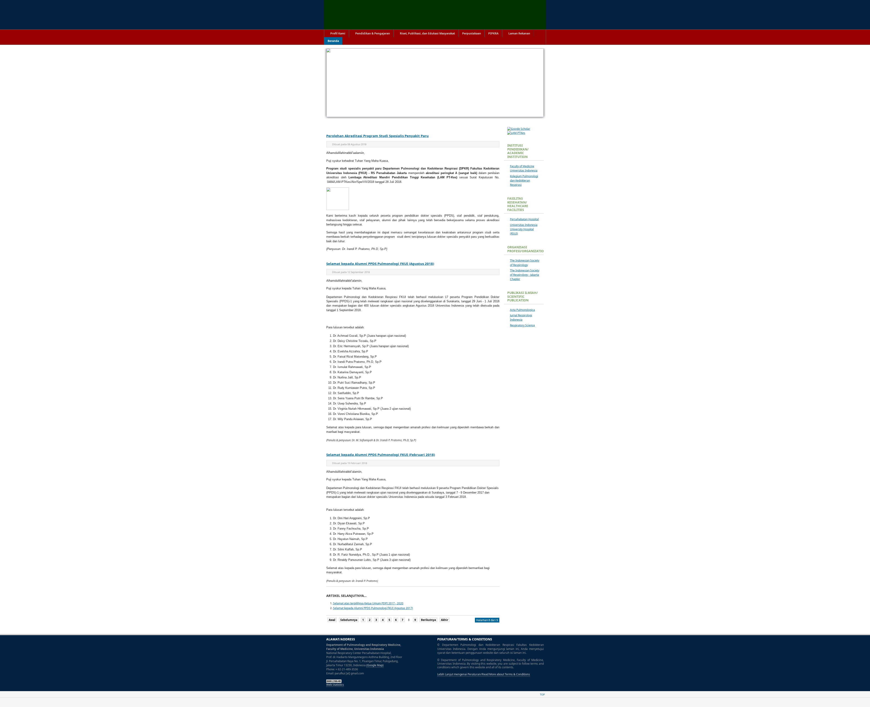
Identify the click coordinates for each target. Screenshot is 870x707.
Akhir (444, 620)
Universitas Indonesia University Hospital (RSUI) (523, 229)
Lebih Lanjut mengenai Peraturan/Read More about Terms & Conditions (483, 674)
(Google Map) (375, 665)
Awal (332, 620)
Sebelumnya (348, 620)
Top (542, 694)
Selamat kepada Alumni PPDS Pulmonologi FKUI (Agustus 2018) (380, 263)
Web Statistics (335, 685)
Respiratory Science (522, 325)
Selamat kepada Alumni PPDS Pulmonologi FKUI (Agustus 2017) (373, 608)
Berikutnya (428, 620)
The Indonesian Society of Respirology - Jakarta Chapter (524, 275)
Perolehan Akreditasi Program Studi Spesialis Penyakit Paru (377, 135)
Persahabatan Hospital (524, 219)
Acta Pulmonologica (522, 310)
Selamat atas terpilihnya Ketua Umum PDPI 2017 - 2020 (368, 603)
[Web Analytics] (333, 682)
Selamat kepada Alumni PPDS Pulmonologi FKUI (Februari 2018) (380, 454)
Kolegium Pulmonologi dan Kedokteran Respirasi (524, 180)
